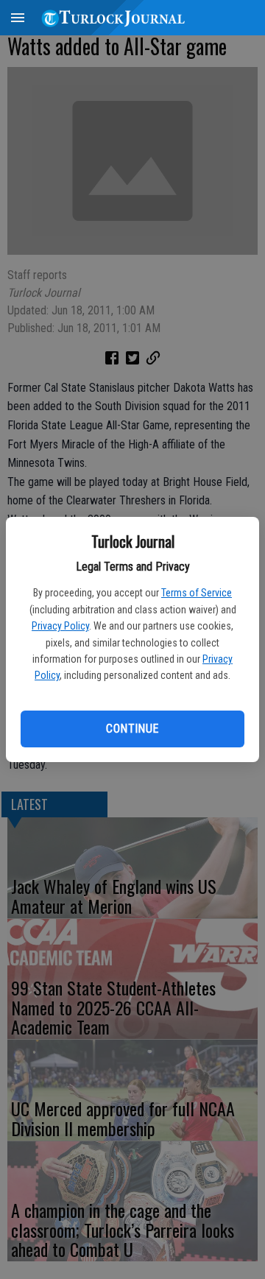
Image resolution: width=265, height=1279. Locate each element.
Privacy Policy (60, 626)
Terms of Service (196, 593)
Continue (132, 729)
